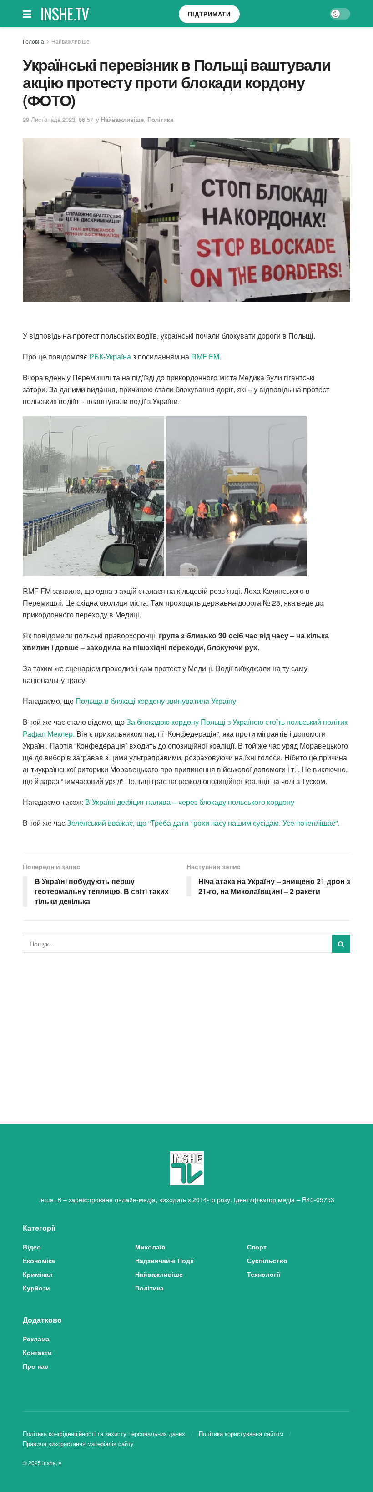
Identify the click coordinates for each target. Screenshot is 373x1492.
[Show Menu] (27, 13)
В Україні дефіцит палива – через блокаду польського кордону (188, 802)
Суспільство (267, 1260)
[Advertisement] (186, 1028)
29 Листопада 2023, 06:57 (58, 119)
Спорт (257, 1246)
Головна (33, 41)
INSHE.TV (64, 13)
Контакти (37, 1352)
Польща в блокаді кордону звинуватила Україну (156, 701)
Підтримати (209, 14)
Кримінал (38, 1274)
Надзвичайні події (164, 1260)
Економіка (39, 1260)
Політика (160, 119)
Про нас (35, 1366)
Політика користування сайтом (241, 1433)
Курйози (36, 1287)
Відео (32, 1246)
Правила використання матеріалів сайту (78, 1443)
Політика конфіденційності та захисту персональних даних (104, 1433)
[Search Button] (341, 944)
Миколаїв (150, 1246)
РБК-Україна (110, 356)
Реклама (36, 1338)
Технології (263, 1274)
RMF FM (205, 356)
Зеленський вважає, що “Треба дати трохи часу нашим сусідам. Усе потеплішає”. (202, 823)
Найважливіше (70, 41)
